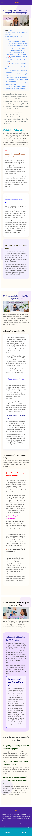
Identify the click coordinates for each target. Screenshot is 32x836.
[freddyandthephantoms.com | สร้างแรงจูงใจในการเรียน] (17, 2)
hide (11, 30)
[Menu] (2, 2)
